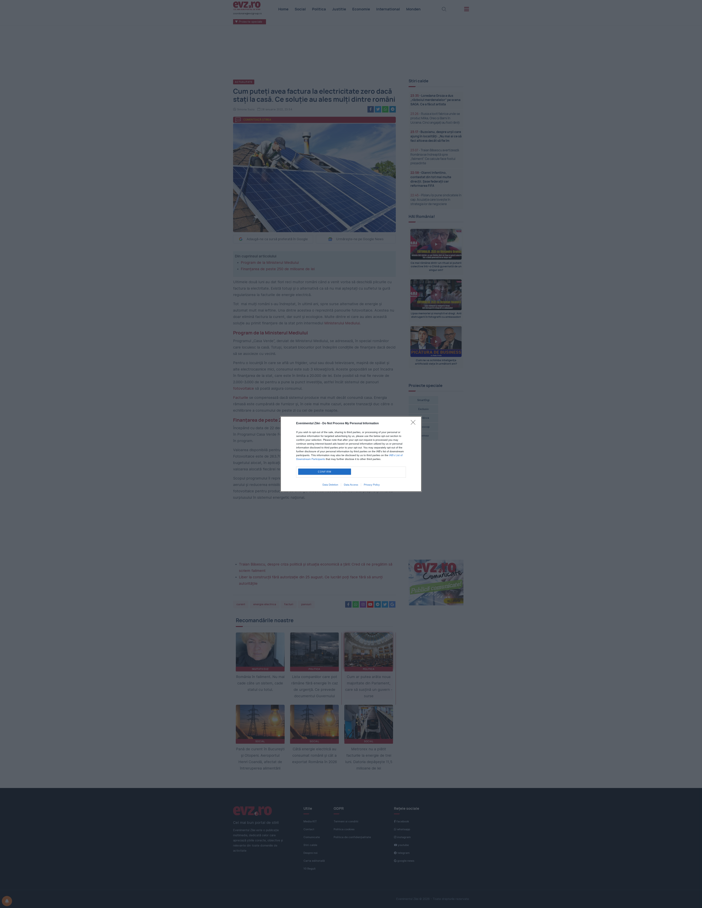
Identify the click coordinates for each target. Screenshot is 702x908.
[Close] (414, 423)
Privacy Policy (372, 484)
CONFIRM (324, 471)
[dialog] (351, 454)
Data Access (351, 484)
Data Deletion (330, 484)
